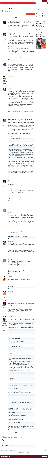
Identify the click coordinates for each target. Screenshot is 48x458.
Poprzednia (4, 17)
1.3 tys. (5, 38)
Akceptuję (45, 456)
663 (4, 247)
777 (4, 322)
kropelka (4, 276)
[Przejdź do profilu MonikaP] (4, 260)
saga (44, 15)
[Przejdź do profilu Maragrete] (42, 13)
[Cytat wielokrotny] (8, 29)
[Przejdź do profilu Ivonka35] (4, 22)
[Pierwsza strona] (1, 17)
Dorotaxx (6, 10)
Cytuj (10, 59)
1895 (24, 17)
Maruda (39, 15)
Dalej (26, 17)
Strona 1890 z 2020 (32, 17)
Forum (1, 4)
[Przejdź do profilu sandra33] (4, 120)
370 (4, 68)
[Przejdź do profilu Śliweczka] (36, 13)
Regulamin (5, 4)
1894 (22, 17)
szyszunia (4, 76)
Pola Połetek (4, 316)
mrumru (4, 291)
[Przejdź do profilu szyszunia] (4, 79)
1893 (21, 17)
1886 (8, 17)
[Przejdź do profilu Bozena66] (4, 303)
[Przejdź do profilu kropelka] (4, 279)
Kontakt (25, 452)
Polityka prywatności (21, 452)
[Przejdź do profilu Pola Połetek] (4, 319)
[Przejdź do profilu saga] (42, 16)
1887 (10, 17)
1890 (15, 17)
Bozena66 (4, 300)
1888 (12, 17)
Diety (9, 11)
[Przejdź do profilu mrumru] (4, 293)
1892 (19, 17)
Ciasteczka (28, 452)
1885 (6, 17)
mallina (4, 62)
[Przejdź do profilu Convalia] (4, 89)
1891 (17, 17)
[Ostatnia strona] (28, 17)
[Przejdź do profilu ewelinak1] (4, 210)
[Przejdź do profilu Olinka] (4, 181)
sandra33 (4, 241)
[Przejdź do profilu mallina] (4, 64)
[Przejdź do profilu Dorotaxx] (2, 11)
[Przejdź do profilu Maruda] (4, 34)
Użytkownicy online (13, 4)
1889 (14, 17)
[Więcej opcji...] (34, 32)
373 (4, 82)
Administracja (8, 4)
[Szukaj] (47, 3)
